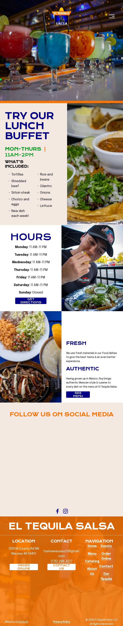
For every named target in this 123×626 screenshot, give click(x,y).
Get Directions (30, 301)
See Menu (78, 394)
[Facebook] (57, 511)
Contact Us (61, 567)
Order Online (23, 567)
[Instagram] (65, 511)
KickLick (23, 622)
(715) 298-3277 (61, 561)
